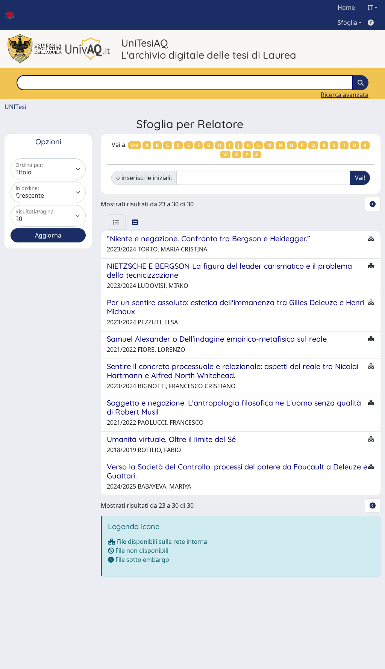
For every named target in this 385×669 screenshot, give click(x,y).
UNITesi (15, 107)
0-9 (134, 145)
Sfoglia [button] (347, 22)
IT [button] (370, 7)
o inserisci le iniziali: (144, 178)
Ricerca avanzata (344, 95)
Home (346, 7)
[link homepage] (12, 15)
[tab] (116, 222)
